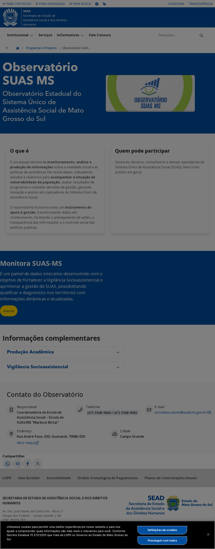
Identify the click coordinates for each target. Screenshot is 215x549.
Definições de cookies (162, 530)
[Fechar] (208, 534)
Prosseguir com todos (162, 540)
